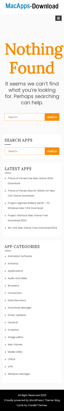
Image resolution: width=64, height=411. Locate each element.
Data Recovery (17, 300)
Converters (15, 293)
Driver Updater (17, 315)
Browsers (13, 285)
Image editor (15, 337)
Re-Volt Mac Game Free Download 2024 (32, 228)
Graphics (13, 330)
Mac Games (15, 344)
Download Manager (20, 308)
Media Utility (15, 352)
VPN (10, 366)
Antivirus (13, 263)
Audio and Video (17, 278)
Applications (15, 271)
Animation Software (20, 256)
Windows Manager (19, 374)
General (13, 322)
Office (11, 359)
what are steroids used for (23, 26)
